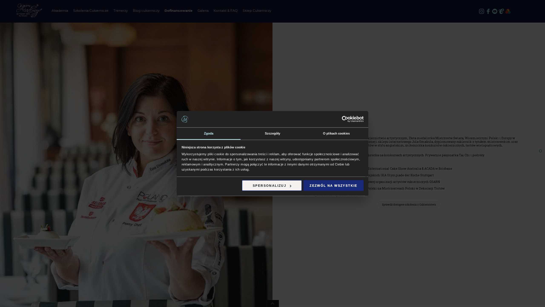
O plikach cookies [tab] (336, 133)
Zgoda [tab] (209, 133)
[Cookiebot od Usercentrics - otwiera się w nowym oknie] (345, 119)
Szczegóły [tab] (272, 133)
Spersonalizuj (269, 185)
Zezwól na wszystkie (333, 185)
